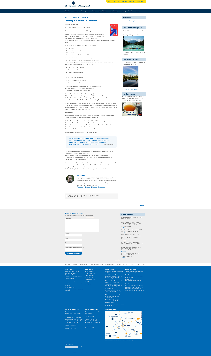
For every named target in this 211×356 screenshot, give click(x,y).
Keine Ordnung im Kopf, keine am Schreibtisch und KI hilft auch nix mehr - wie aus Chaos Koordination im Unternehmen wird (131, 236)
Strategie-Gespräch (89, 277)
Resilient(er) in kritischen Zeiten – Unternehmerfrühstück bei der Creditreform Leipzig (112, 301)
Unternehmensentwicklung (99, 11)
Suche (118, 1)
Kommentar (68, 218)
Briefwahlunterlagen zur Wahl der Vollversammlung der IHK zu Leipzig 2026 (132, 243)
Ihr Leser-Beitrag (140, 1)
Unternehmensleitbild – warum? (72, 271)
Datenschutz (132, 1)
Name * (67, 233)
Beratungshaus (85, 11)
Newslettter (102, 187)
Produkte (130, 11)
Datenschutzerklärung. (90, 216)
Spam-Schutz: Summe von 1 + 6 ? (74, 247)
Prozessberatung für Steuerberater (72, 282)
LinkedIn (95, 187)
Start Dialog (68, 11)
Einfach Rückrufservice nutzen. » (71, 328)
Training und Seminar (90, 279)
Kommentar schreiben (95, 197)
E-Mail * (67, 238)
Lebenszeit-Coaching (90, 273)
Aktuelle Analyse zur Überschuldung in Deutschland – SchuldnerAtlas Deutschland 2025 (131, 249)
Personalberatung (113, 11)
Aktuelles (76, 11)
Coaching (123, 11)
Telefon (88, 187)
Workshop (87, 283)
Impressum (124, 1)
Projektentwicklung (89, 275)
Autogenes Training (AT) (90, 271)
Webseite (67, 243)
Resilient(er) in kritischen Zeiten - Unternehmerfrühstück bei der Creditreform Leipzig (130, 255)
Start (109, 1)
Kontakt (113, 1)
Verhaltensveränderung (93, 195)
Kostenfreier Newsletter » (90, 327)
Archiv (137, 264)
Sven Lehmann (81, 175)
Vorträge (87, 281)
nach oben (141, 205)
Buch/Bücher (77, 197)
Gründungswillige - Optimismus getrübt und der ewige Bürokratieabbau (131, 230)
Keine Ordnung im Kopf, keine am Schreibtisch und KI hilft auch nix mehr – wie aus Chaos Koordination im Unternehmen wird (131, 224)
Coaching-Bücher (83, 195)
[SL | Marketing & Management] (78, 4)
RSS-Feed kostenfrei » (89, 325)
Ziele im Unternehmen (70, 287)
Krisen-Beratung (88, 285)
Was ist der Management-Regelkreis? (73, 276)
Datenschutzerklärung (134, 353)
